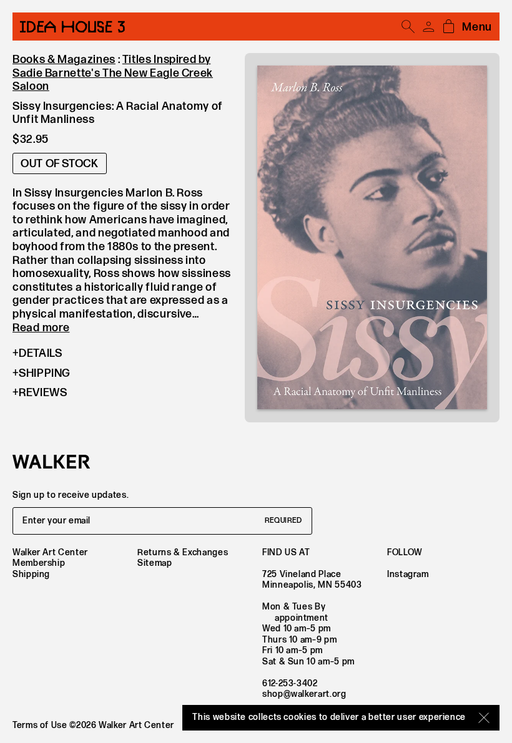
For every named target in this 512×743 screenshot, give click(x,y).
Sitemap (154, 563)
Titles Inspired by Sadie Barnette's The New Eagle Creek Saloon (112, 73)
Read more (40, 327)
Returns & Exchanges (182, 552)
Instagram (408, 574)
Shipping (45, 373)
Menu (477, 27)
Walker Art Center (50, 552)
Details (40, 353)
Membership (38, 563)
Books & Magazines (64, 59)
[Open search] (408, 27)
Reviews (43, 392)
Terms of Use (39, 725)
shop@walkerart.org (304, 694)
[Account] (428, 27)
